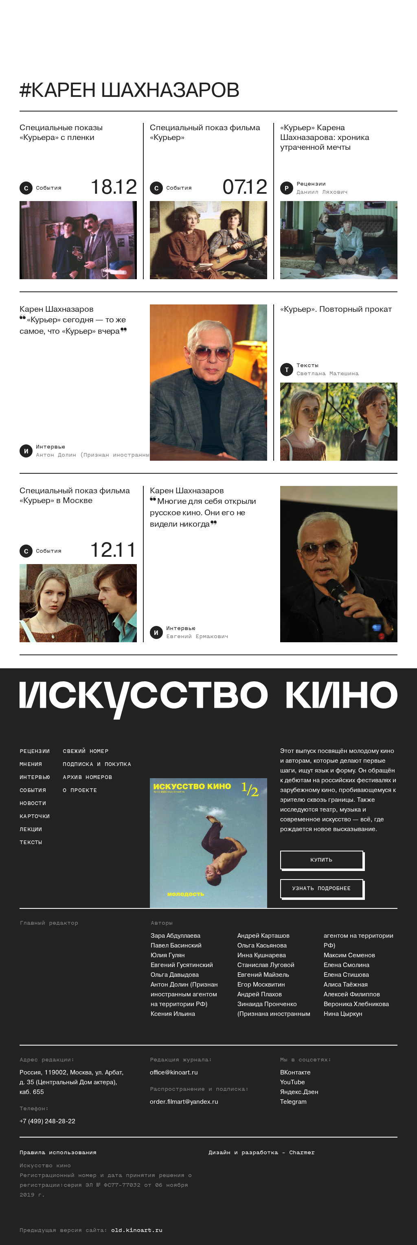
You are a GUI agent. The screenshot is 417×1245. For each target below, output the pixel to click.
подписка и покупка (97, 764)
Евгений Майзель (263, 975)
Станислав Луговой (265, 965)
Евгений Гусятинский (182, 965)
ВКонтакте (295, 1072)
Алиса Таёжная (346, 984)
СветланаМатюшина (327, 373)
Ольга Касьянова (262, 945)
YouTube (292, 1082)
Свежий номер (85, 751)
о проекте (80, 790)
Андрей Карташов (263, 936)
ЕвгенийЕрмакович (197, 636)
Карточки (35, 816)
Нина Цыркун (343, 1014)
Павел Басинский (176, 945)
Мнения (31, 764)
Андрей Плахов (259, 994)
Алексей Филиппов (352, 994)
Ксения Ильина (173, 1014)
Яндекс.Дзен (299, 1092)
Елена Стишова (346, 975)
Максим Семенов (349, 955)
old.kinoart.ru (136, 1230)
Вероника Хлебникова (356, 1004)
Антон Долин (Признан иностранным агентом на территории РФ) (184, 994)
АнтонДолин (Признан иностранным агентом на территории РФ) (142, 455)
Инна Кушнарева (261, 955)
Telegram (293, 1102)
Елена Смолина (346, 965)
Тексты (307, 365)
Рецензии (311, 184)
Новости (33, 803)
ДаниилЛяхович (322, 192)
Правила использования (58, 1152)
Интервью (50, 447)
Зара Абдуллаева (175, 936)
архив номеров (87, 777)
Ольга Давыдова (175, 975)
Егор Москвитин (261, 984)
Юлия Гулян (168, 955)
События (48, 188)
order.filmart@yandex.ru (184, 1102)
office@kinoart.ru (174, 1072)
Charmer (302, 1152)
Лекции (31, 829)
